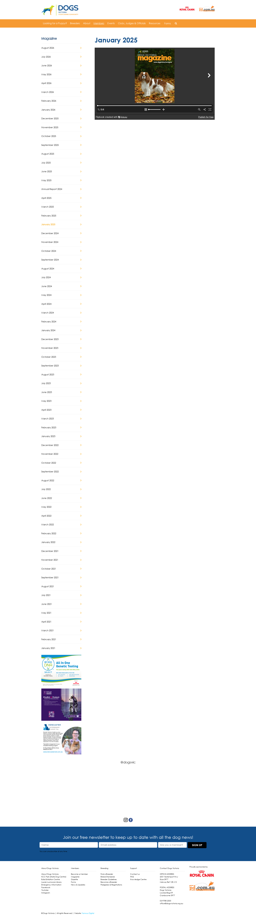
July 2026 (46, 56)
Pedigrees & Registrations (111, 885)
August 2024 (47, 268)
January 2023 (48, 436)
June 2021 (46, 604)
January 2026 (48, 109)
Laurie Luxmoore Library (51, 882)
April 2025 (46, 198)
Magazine (75, 877)
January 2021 (48, 648)
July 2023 (46, 383)
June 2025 (46, 171)
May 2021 (46, 612)
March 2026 (47, 92)
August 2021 (47, 586)
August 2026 (47, 47)
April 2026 (46, 83)
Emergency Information (51, 885)
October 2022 (48, 462)
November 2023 (49, 348)
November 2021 (49, 559)
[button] (176, 23)
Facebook (45, 887)
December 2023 (50, 339)
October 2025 (48, 136)
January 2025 (48, 224)
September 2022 (50, 471)
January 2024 (48, 330)
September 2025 (50, 145)
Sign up (197, 845)
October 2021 (48, 568)
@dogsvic (128, 762)
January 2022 (48, 542)
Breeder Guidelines (109, 879)
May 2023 (46, 401)
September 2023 (50, 365)
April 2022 (46, 515)
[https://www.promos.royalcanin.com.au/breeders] (61, 670)
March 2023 (47, 418)
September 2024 (50, 259)
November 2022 (49, 453)
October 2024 (48, 251)
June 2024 (46, 286)
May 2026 (46, 74)
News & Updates (78, 885)
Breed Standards (108, 877)
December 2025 (50, 118)
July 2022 (46, 489)
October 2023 (48, 356)
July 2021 (46, 595)
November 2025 (49, 127)
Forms (167, 23)
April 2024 (46, 304)
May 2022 (46, 506)
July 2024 (46, 277)
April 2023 (46, 409)
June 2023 (46, 392)
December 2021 (50, 551)
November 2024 (49, 242)
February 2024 (48, 321)
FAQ (132, 877)
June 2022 (46, 498)
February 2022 (48, 533)
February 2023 (48, 427)
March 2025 (47, 206)
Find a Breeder (107, 874)
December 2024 (50, 233)
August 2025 (47, 153)
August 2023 (47, 374)
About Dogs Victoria (50, 874)
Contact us (135, 874)
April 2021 (46, 621)
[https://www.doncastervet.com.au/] (61, 738)
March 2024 (47, 312)
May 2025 (46, 180)
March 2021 (47, 630)
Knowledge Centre (138, 879)
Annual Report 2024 (51, 189)
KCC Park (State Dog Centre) (53, 877)
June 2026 (46, 65)
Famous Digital (88, 913)
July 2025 (46, 162)
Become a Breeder (109, 882)
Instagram (45, 893)
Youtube (44, 890)
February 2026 (48, 100)
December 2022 (50, 445)
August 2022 (47, 480)
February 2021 (48, 639)
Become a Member (79, 874)
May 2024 (46, 295)
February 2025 (48, 215)
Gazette (74, 879)
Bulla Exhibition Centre (50, 879)
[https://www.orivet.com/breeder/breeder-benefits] (61, 704)
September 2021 (50, 577)
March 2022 (47, 524)
